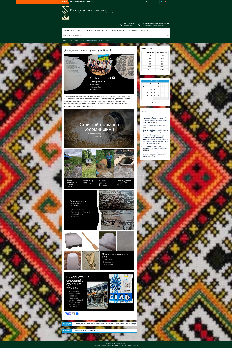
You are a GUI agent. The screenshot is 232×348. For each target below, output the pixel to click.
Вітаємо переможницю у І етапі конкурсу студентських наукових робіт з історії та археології (155, 154)
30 (147, 98)
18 (155, 92)
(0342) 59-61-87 (129, 24)
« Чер (153, 103)
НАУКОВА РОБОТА (118, 31)
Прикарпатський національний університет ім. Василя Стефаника (113, 345)
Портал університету (152, 2)
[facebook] (169, 2)
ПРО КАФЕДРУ (67, 31)
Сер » (157, 103)
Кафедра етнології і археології (88, 10)
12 (158, 89)
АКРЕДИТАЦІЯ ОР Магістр (71, 35)
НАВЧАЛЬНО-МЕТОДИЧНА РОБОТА (97, 31)
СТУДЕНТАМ (145, 31)
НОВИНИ (79, 31)
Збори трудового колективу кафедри (154, 125)
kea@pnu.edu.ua (128, 25)
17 (151, 92)
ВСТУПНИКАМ (132, 31)
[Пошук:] (159, 35)
